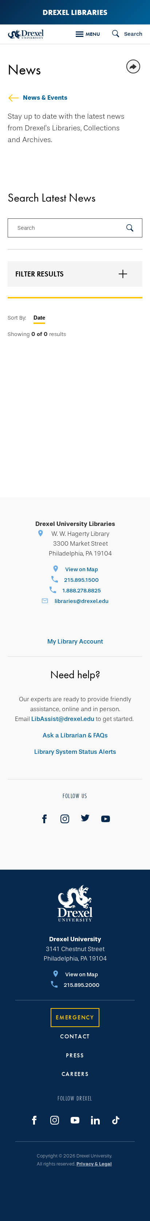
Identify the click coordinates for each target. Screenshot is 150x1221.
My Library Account (75, 641)
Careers (75, 1074)
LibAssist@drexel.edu (62, 719)
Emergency (75, 1017)
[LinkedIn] (95, 1120)
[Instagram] (54, 1120)
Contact (75, 1036)
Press (75, 1055)
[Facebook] (44, 818)
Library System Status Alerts (75, 752)
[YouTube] (105, 818)
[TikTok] (115, 1120)
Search (26, 228)
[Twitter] (85, 818)
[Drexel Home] (26, 34)
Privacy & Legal (94, 1164)
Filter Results (39, 274)
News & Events (45, 98)
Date (39, 317)
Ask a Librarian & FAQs (75, 735)
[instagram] (64, 818)
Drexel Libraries (75, 12)
